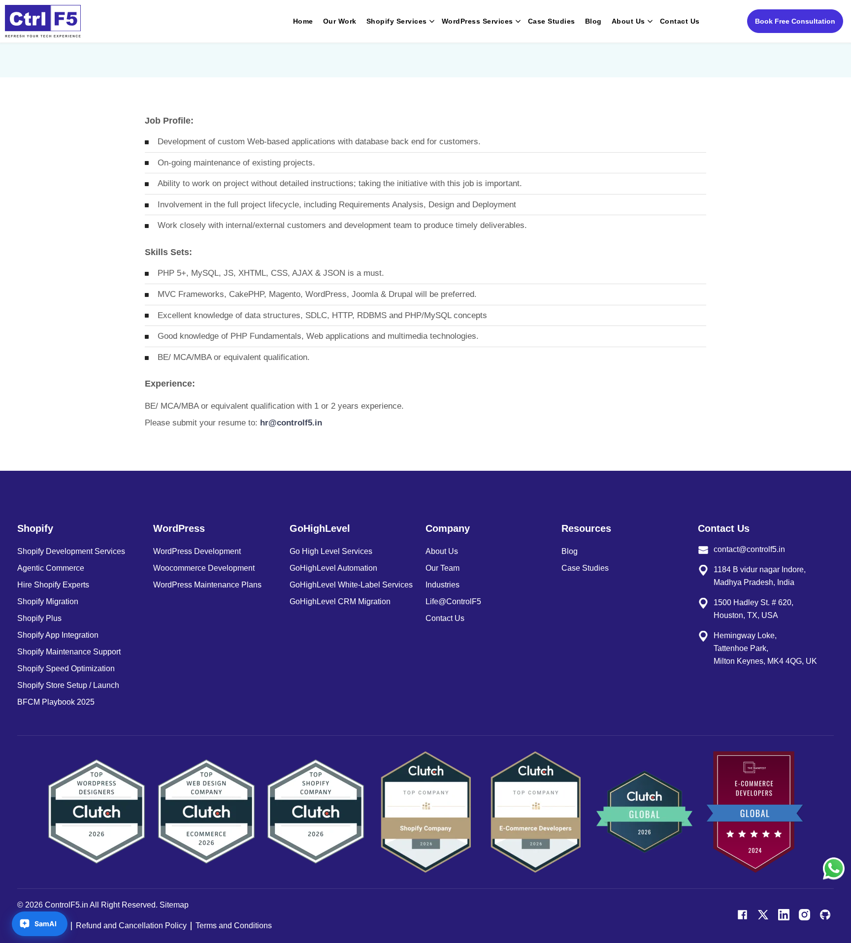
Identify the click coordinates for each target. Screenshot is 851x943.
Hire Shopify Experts (53, 585)
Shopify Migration (47, 601)
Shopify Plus (39, 618)
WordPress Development (197, 551)
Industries (442, 585)
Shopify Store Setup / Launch (68, 685)
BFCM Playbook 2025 (56, 702)
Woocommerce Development (204, 568)
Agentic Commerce (50, 568)
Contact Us (680, 21)
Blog (593, 21)
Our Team (442, 568)
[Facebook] (742, 914)
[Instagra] (804, 914)
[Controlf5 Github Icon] (825, 914)
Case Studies (551, 21)
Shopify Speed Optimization (66, 668)
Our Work (340, 21)
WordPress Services (477, 21)
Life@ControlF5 (453, 601)
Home (303, 21)
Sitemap (174, 905)
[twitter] (763, 914)
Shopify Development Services (71, 551)
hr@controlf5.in (291, 422)
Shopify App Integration (57, 635)
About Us (628, 21)
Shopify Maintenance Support (69, 652)
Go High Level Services (331, 551)
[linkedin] (783, 914)
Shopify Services (396, 21)
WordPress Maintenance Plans (207, 585)
